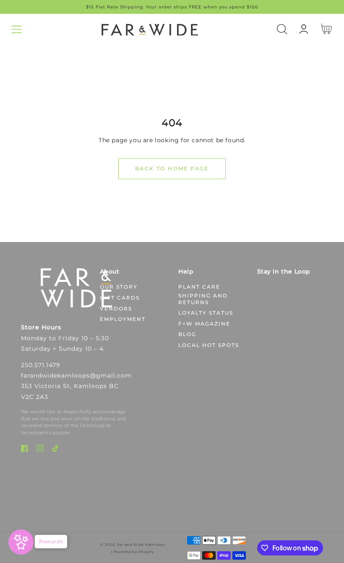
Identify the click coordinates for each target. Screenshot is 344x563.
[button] (16, 29)
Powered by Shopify (134, 552)
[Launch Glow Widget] (21, 542)
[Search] (282, 29)
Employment (123, 319)
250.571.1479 (40, 365)
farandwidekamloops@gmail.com (76, 375)
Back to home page (172, 168)
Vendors (116, 308)
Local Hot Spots (208, 345)
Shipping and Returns (203, 298)
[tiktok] (55, 450)
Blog (187, 334)
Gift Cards (120, 298)
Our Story (119, 287)
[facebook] (24, 450)
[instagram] (40, 450)
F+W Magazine (204, 324)
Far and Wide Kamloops (141, 544)
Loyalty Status (205, 313)
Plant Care (199, 287)
